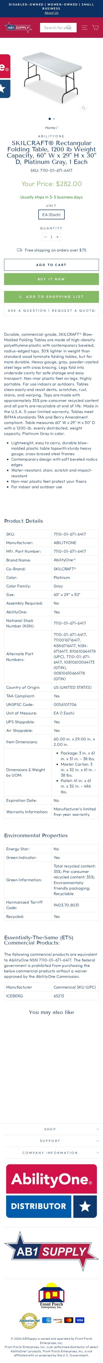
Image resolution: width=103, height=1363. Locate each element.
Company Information (50, 1153)
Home (50, 127)
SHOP (50, 1129)
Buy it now (51, 279)
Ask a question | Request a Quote (51, 310)
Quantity (51, 228)
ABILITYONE (51, 136)
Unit (51, 205)
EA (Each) (51, 214)
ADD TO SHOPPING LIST (54, 297)
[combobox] (58, 27)
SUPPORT (50, 1141)
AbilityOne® (65, 559)
